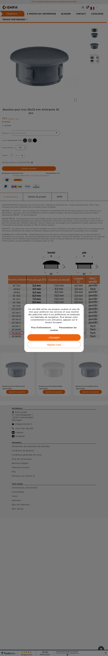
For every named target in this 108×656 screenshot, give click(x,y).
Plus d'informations (41, 327)
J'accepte (54, 337)
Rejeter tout (54, 344)
